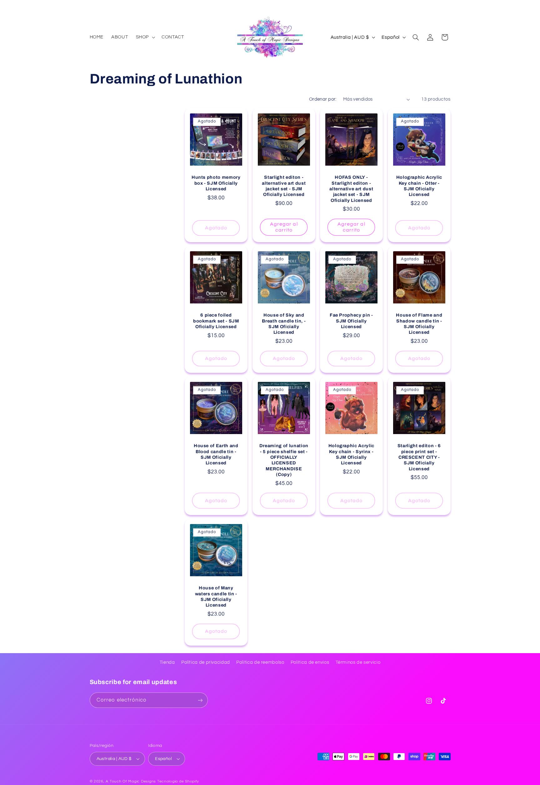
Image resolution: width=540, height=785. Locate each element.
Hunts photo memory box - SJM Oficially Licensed (216, 183)
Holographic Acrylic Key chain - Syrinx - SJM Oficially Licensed (351, 454)
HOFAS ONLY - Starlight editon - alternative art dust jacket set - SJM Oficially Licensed (351, 189)
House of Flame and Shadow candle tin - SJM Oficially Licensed (419, 323)
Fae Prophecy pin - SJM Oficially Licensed (351, 320)
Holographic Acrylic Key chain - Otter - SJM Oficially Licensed (419, 186)
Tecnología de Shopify (178, 781)
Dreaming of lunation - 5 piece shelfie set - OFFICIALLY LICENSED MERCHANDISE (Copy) (283, 460)
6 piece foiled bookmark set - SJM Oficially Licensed (216, 320)
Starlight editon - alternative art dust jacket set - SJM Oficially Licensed (284, 186)
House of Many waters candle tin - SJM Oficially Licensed (216, 596)
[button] (145, 37)
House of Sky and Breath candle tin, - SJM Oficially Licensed (284, 323)
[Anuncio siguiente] (448, 6)
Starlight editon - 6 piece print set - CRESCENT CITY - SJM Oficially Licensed (419, 457)
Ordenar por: (323, 99)
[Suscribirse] (200, 700)
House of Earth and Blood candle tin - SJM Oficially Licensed (216, 454)
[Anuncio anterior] (91, 6)
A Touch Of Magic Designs (131, 781)
